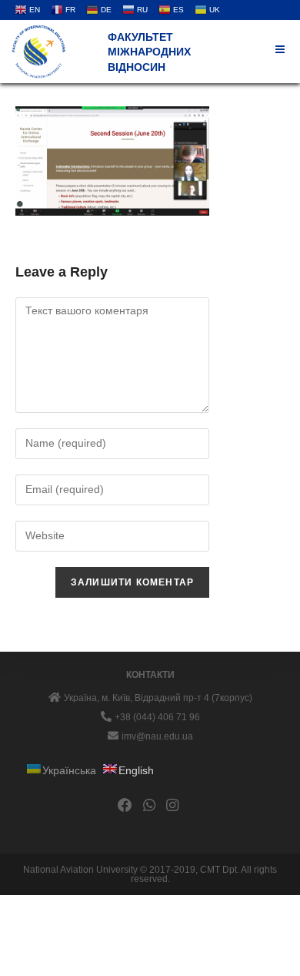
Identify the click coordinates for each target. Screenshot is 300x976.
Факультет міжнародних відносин (149, 52)
